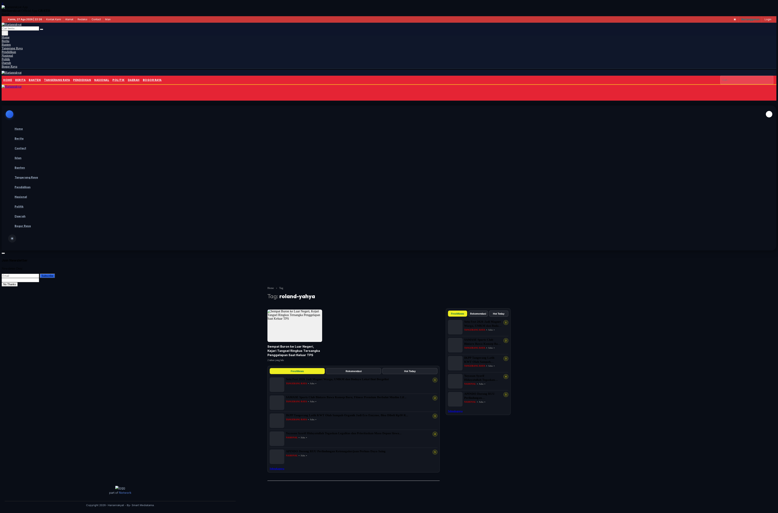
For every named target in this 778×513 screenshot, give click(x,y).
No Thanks (9, 284)
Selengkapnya (277, 468)
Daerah (134, 80)
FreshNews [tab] (297, 371)
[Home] (11, 72)
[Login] (7, 94)
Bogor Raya (152, 80)
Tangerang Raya (57, 80)
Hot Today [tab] (410, 371)
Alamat (69, 19)
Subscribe (47, 275)
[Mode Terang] (734, 19)
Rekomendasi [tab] (354, 371)
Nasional (101, 80)
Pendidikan (82, 80)
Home (7, 80)
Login (768, 19)
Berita (20, 80)
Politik (118, 80)
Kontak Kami (53, 19)
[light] (12, 238)
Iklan (108, 19)
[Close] (769, 114)
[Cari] (41, 29)
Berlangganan (750, 19)
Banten (35, 80)
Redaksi (82, 19)
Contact (96, 19)
